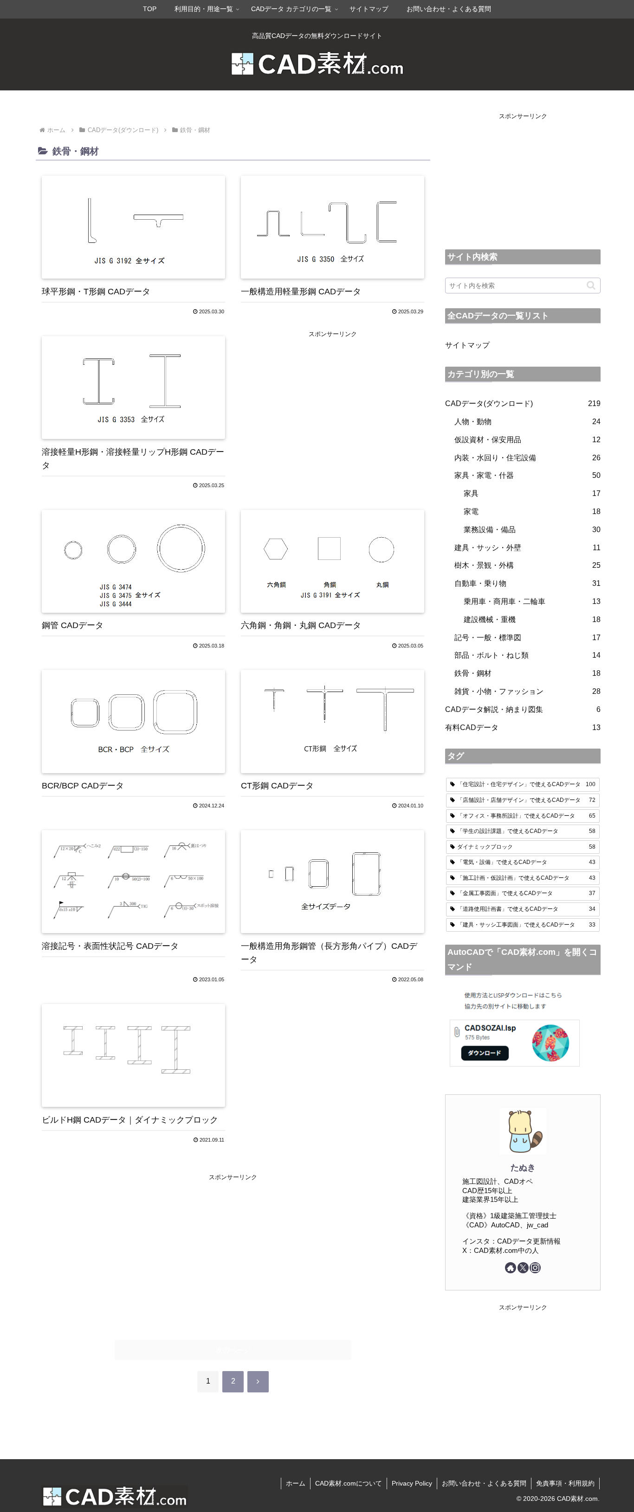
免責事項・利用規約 (565, 1483)
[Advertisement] (332, 404)
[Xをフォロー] (523, 1267)
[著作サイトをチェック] (510, 1267)
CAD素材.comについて (348, 1483)
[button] (591, 285)
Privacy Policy (412, 1483)
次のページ (233, 1350)
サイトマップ (467, 345)
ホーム (295, 1483)
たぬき (523, 1167)
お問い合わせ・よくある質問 (484, 1483)
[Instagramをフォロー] (535, 1267)
